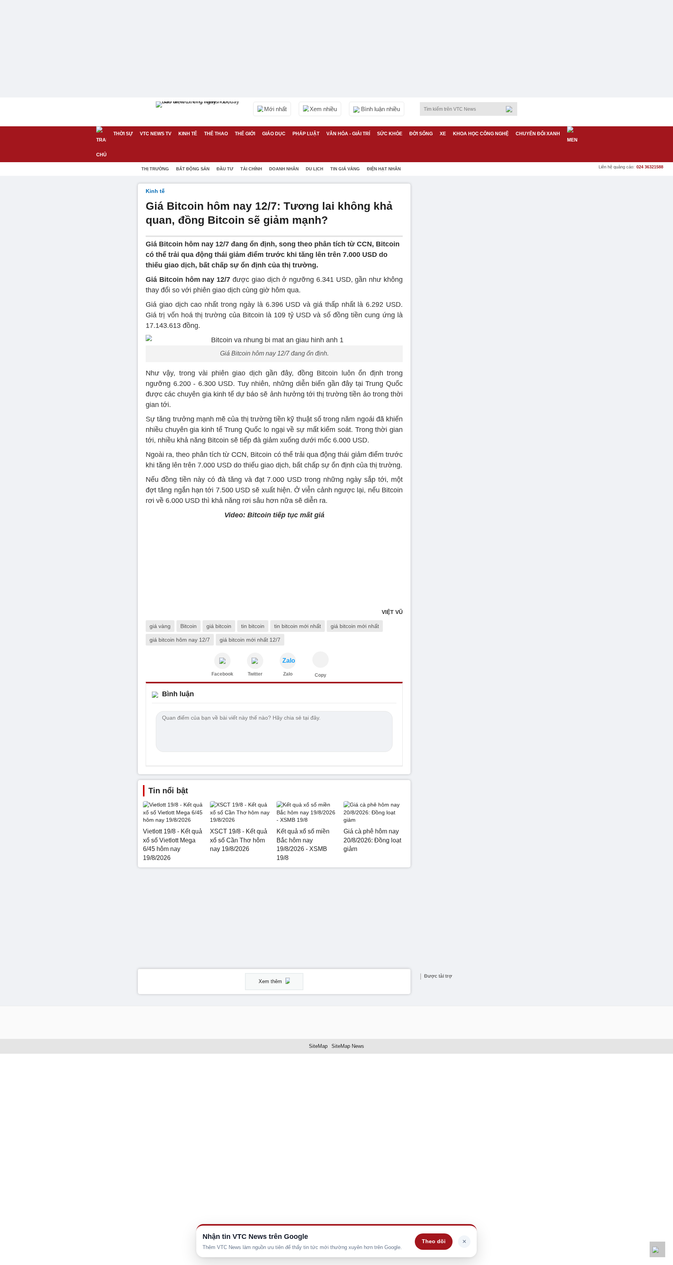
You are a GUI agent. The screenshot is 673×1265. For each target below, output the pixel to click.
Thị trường (155, 168)
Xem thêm (271, 981)
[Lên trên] (657, 1249)
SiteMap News (347, 1046)
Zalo (287, 674)
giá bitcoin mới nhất (355, 626)
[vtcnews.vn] (222, 661)
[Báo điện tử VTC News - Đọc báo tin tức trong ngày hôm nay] (198, 111)
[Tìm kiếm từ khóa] (511, 109)
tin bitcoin (252, 626)
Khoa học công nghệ (481, 133)
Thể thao (216, 133)
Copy (320, 675)
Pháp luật (305, 133)
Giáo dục (273, 133)
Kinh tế (187, 133)
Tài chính (251, 168)
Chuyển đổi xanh (538, 133)
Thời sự (123, 133)
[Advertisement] (476, 301)
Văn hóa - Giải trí (348, 133)
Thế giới (245, 133)
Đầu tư (225, 168)
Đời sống (421, 133)
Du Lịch (314, 168)
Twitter (255, 674)
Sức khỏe (389, 133)
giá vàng (160, 626)
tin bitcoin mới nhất (297, 626)
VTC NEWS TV (155, 133)
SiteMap (318, 1046)
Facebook (222, 674)
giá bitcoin (218, 626)
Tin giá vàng (345, 168)
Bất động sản (193, 168)
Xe (443, 133)
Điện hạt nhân (384, 168)
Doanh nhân (284, 168)
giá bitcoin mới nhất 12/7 (250, 640)
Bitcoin (188, 626)
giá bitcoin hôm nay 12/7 (180, 640)
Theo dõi (434, 1241)
